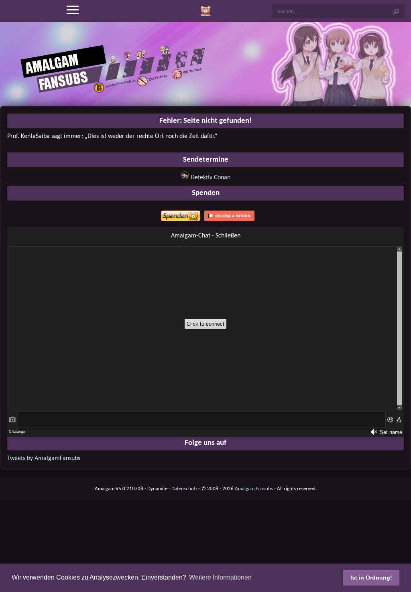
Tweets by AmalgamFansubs (43, 458)
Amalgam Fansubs (254, 488)
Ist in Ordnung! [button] (371, 577)
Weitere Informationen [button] (220, 577)
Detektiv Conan (210, 177)
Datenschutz (184, 488)
